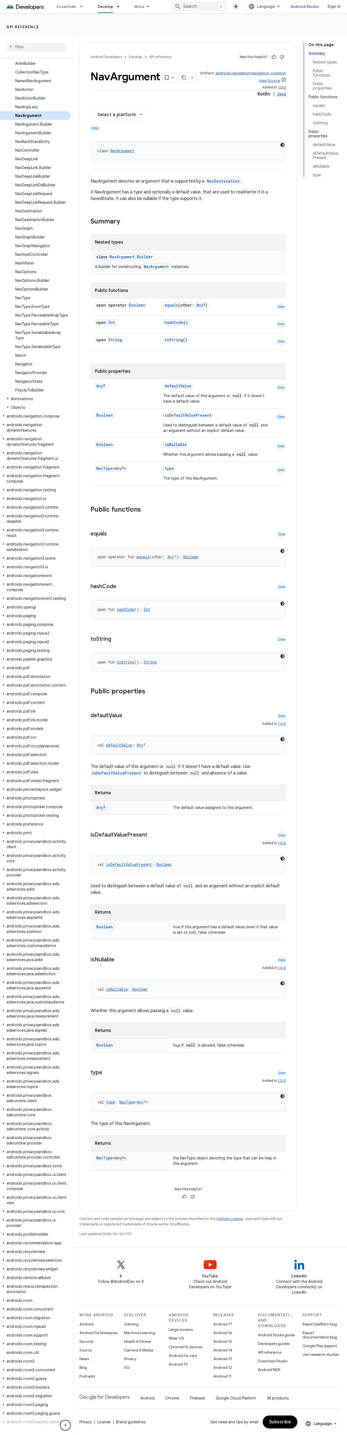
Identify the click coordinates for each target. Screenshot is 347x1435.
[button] (35, 398)
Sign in (333, 6)
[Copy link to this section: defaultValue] (127, 716)
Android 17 (222, 1324)
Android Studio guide (276, 1334)
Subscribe (280, 1422)
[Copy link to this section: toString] (116, 639)
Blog (83, 1367)
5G (127, 1367)
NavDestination (223, 181)
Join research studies (321, 1354)
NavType (104, 468)
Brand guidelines (131, 1422)
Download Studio (272, 1361)
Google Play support (320, 1345)
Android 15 (222, 1341)
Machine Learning (139, 1332)
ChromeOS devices (185, 1346)
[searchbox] (36, 47)
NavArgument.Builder (131, 256)
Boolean (137, 305)
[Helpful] (274, 57)
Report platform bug (320, 1324)
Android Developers (106, 57)
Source (85, 1350)
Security (86, 1341)
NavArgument (122, 150)
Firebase (197, 1398)
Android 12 (222, 1367)
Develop (106, 6)
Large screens (181, 1329)
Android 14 (222, 1350)
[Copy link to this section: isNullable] (119, 960)
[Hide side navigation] (65, 1425)
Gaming (131, 1324)
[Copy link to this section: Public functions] (148, 510)
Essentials (66, 6)
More (139, 6)
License (104, 1422)
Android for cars (183, 1355)
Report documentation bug (320, 1335)
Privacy (130, 1358)
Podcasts (87, 1376)
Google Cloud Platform (236, 1398)
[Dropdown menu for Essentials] (83, 6)
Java (281, 94)
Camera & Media (138, 1350)
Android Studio (304, 6)
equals (171, 305)
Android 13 (222, 1358)
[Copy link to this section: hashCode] (121, 586)
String (115, 339)
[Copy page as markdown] (184, 77)
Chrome (172, 1398)
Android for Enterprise (98, 1332)
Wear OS (176, 1338)
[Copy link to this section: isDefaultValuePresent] (152, 835)
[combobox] (199, 6)
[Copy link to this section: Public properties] (152, 691)
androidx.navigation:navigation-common (251, 73)
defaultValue (178, 385)
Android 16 (222, 1332)
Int (111, 322)
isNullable (176, 444)
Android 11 (222, 1376)
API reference (23, 26)
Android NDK (269, 1369)
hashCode (174, 322)
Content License (229, 1218)
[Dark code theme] (282, 145)
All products (278, 1398)
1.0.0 (282, 87)
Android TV (178, 1364)
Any (199, 305)
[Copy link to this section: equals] (112, 534)
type (169, 468)
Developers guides (274, 1343)
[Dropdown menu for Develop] (120, 6)
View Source (269, 80)
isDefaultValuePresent (188, 415)
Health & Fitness (137, 1341)
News (84, 1358)
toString (174, 339)
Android (86, 1324)
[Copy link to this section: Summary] (125, 222)
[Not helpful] (282, 57)
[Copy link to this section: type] (107, 1073)
